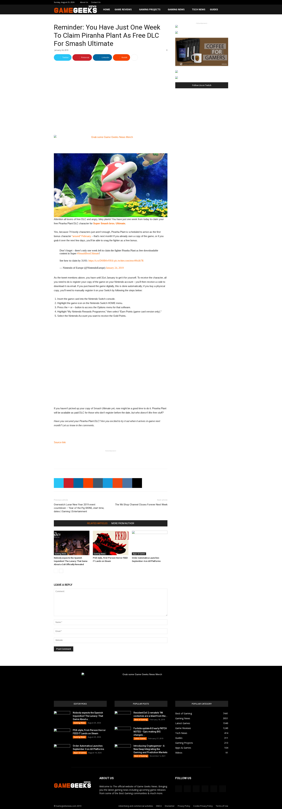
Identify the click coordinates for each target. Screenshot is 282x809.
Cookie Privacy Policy (203, 806)
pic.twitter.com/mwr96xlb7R (129, 260)
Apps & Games (139, 554)
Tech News (198, 9)
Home (106, 9)
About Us (84, 2)
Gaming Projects (149, 9)
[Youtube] (225, 2)
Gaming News (176, 9)
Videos (178, 752)
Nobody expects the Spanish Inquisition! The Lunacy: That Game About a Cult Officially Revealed (70, 561)
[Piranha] (110, 185)
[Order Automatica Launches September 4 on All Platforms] (149, 543)
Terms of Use (222, 806)
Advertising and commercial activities (135, 806)
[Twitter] (214, 2)
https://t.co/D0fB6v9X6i (100, 260)
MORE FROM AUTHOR (122, 523)
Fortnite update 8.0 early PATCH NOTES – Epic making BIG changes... (150, 731)
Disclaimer (170, 806)
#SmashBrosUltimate (88, 253)
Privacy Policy (184, 806)
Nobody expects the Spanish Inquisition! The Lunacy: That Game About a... (88, 716)
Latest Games (140, 738)
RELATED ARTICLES (97, 523)
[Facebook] (198, 2)
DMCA (159, 806)
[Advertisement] (110, 458)
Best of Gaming (140, 719)
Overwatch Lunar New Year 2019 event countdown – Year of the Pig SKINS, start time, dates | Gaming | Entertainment (79, 508)
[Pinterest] (209, 2)
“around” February (81, 236)
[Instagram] (204, 2)
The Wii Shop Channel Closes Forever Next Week (141, 504)
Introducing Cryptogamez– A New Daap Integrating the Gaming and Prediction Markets (150, 749)
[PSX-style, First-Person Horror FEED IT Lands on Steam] (110, 543)
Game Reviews (123, 9)
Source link (60, 442)
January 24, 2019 (115, 267)
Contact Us (95, 2)
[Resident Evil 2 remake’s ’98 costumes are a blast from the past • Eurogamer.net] (123, 716)
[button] (224, 9)
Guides (214, 9)
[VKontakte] (220, 2)
